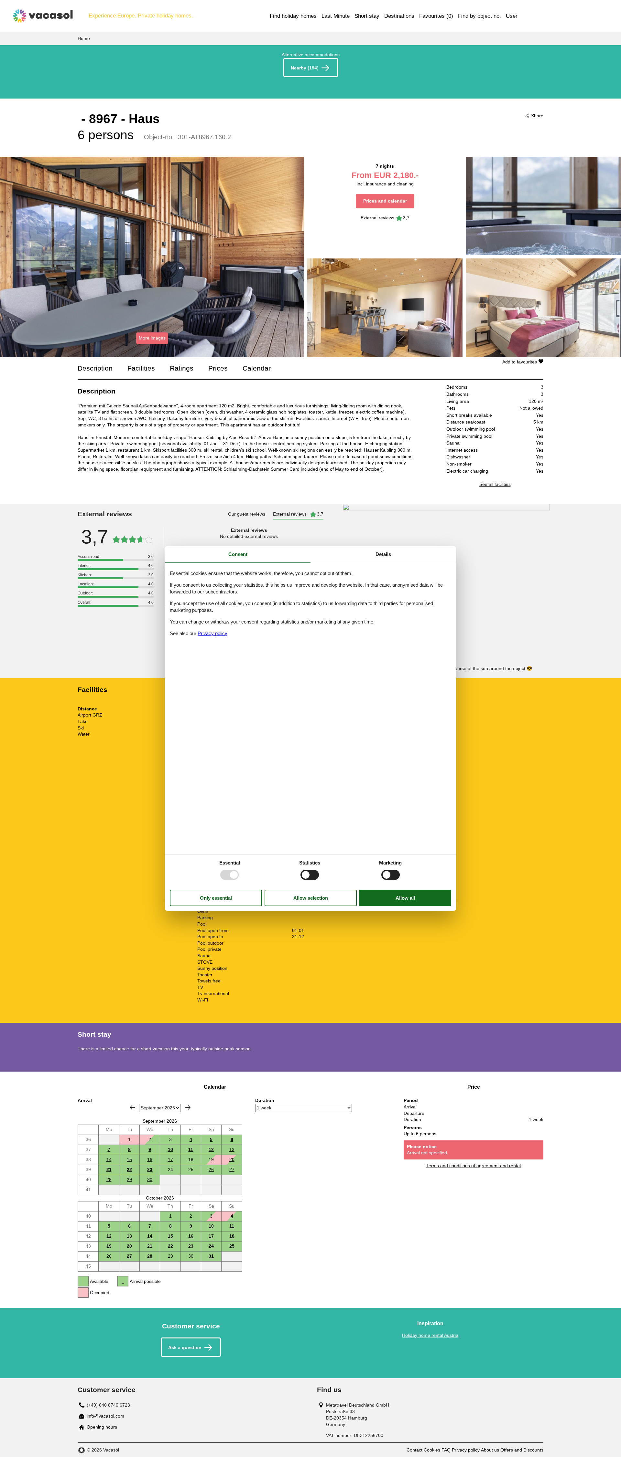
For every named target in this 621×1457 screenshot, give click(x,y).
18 (231, 1236)
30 (149, 1179)
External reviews (377, 217)
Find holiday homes (293, 16)
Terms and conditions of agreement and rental (473, 1165)
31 (211, 1256)
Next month (187, 1107)
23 (149, 1169)
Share (537, 115)
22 (129, 1169)
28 (109, 1179)
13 (231, 1149)
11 (190, 1149)
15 (129, 1159)
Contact (414, 1449)
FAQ (446, 1449)
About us (490, 1449)
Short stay (366, 16)
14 (109, 1159)
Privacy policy (466, 1449)
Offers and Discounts (521, 1449)
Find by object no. (479, 16)
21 (109, 1169)
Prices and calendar (385, 201)
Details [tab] (383, 554)
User (512, 16)
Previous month (132, 1107)
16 (149, 1159)
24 (211, 1246)
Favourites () (436, 16)
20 (231, 1159)
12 (211, 1149)
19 (109, 1246)
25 (231, 1246)
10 (170, 1149)
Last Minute (335, 16)
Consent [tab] (237, 554)
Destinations (399, 16)
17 (170, 1159)
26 (211, 1169)
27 (231, 1169)
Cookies (432, 1449)
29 (129, 1179)
